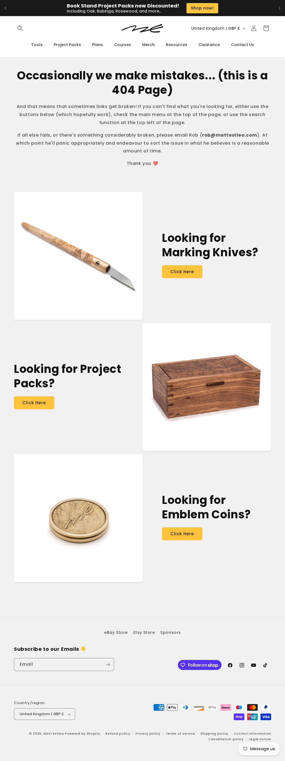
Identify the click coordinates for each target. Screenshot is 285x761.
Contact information (252, 733)
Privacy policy (148, 733)
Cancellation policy (226, 739)
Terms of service (180, 733)
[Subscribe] (108, 664)
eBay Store (116, 632)
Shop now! (202, 8)
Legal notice (260, 739)
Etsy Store (144, 632)
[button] (20, 28)
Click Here (182, 272)
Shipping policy (214, 733)
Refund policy (117, 733)
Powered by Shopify (82, 733)
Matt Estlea (53, 733)
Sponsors (170, 632)
